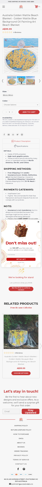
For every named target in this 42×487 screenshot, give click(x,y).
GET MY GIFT (21, 259)
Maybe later (21, 262)
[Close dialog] (38, 222)
